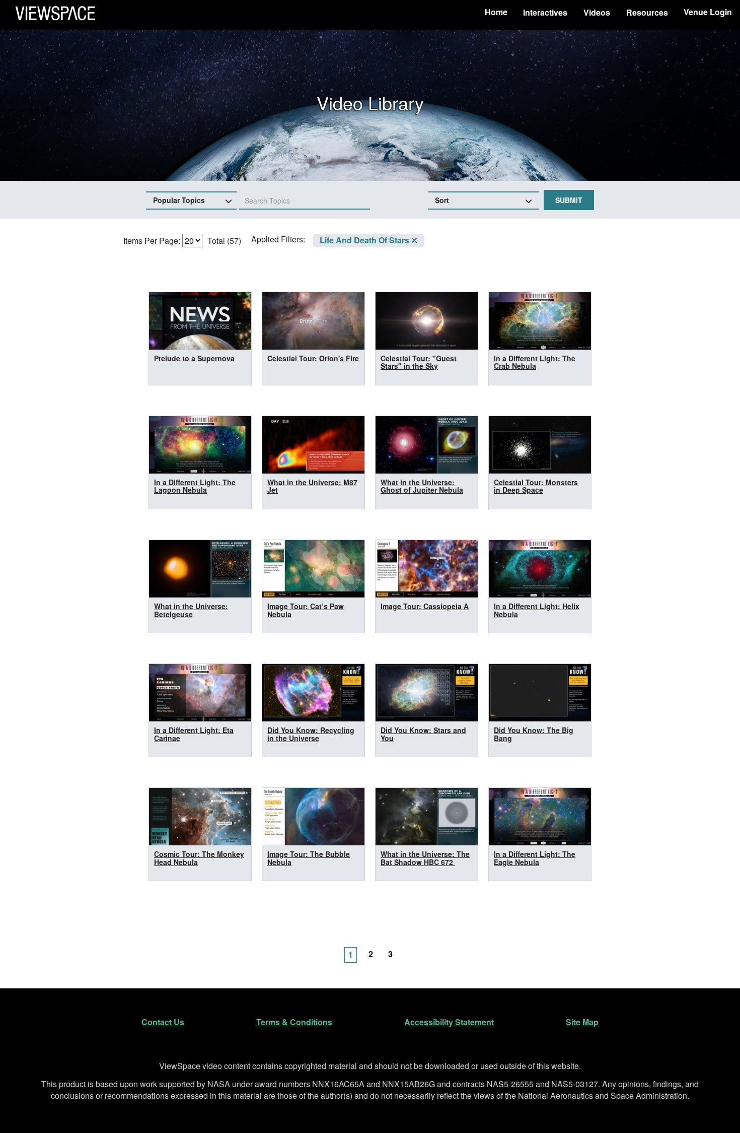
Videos (596, 12)
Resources (647, 12)
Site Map (582, 1022)
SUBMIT (568, 200)
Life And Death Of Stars (365, 240)
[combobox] (304, 201)
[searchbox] (280, 200)
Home (496, 12)
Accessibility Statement (449, 1022)
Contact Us (162, 1022)
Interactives (545, 12)
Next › (412, 948)
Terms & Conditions (294, 1022)
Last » (432, 948)
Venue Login (708, 12)
